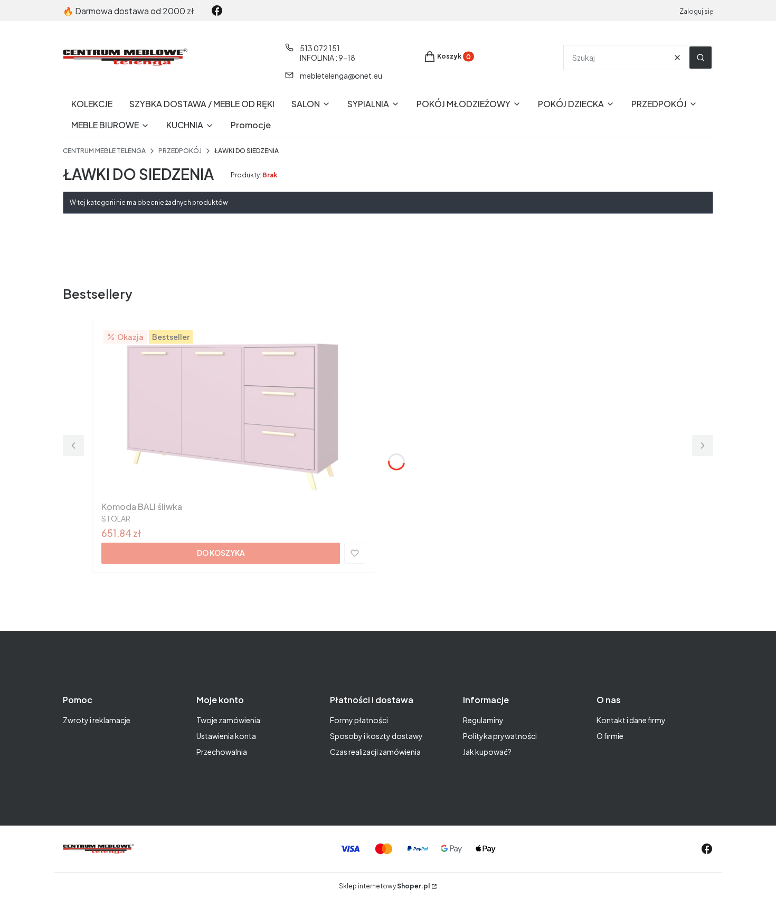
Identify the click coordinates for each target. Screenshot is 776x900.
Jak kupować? (487, 751)
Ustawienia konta (226, 736)
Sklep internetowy (384, 886)
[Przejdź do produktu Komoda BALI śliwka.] (233, 412)
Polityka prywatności (500, 736)
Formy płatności (359, 720)
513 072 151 (320, 48)
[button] (700, 57)
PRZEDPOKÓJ (180, 151)
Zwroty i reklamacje (96, 720)
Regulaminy (483, 720)
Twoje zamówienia (228, 720)
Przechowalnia (221, 751)
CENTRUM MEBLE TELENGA (104, 151)
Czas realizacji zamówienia (375, 751)
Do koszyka (221, 552)
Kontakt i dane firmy (631, 720)
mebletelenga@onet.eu (341, 75)
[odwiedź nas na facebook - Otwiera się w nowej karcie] (217, 10)
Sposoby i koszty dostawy (376, 736)
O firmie (610, 736)
